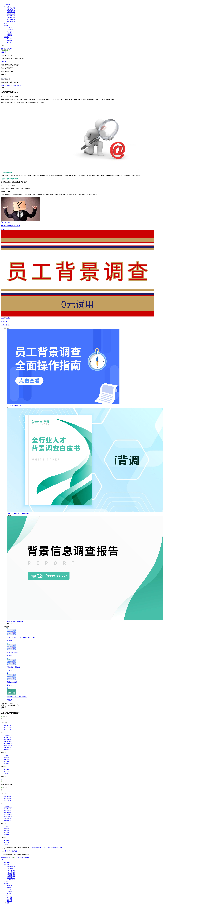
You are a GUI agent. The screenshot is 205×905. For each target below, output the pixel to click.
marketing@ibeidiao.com (8, 719)
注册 (10, 48)
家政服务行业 (11, 21)
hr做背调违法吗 (17, 85)
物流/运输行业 (11, 17)
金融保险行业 (11, 10)
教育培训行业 (11, 19)
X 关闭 (2, 859)
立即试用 (6, 48)
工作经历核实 (8, 727)
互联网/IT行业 (11, 8)
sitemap (2, 851)
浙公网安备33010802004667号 (53, 848)
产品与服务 (7, 4)
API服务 (6, 23)
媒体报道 (9, 40)
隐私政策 (14, 851)
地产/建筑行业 (11, 14)
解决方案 (6, 6)
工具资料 (9, 31)
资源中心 (6, 25)
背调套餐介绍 (8, 729)
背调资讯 (9, 27)
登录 (2, 48)
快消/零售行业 (11, 15)
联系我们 (9, 42)
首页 (5, 2)
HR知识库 (10, 29)
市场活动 (9, 33)
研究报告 (9, 35)
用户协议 (7, 851)
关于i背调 (9, 39)
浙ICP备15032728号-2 (37, 848)
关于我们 (6, 37)
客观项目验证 (8, 725)
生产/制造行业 (11, 12)
